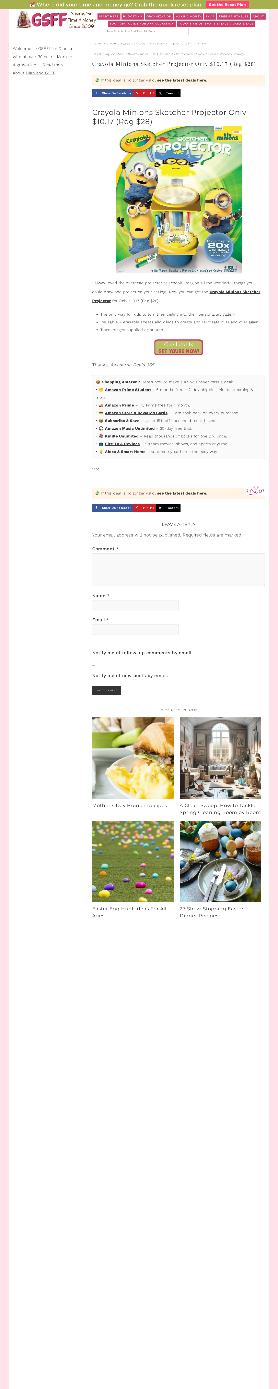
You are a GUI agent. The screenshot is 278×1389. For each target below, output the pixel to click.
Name (101, 595)
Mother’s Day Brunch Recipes (129, 805)
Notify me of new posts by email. (130, 675)
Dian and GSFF (41, 72)
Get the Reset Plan (227, 4)
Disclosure (184, 54)
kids (137, 314)
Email (100, 619)
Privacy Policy (231, 54)
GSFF (55, 19)
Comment (105, 548)
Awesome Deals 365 (132, 364)
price (221, 436)
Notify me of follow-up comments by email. (142, 652)
